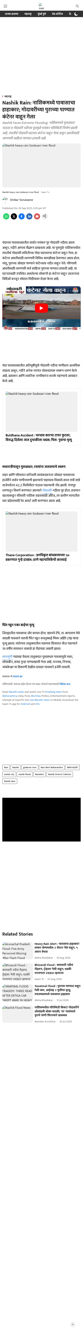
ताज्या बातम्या (11, 14)
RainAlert (39, 774)
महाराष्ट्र (28, 14)
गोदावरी (47, 490)
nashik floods (25, 774)
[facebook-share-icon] (22, 218)
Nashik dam (9, 781)
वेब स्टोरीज (57, 14)
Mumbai (36, 696)
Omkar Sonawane (21, 200)
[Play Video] (41, 308)
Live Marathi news (40, 700)
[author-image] (5, 200)
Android (25, 704)
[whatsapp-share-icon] (6, 218)
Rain (6, 767)
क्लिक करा (65, 684)
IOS (37, 704)
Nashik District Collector (59, 774)
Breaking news (53, 692)
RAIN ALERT (72, 767)
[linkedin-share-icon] (29, 218)
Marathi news (16, 692)
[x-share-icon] (14, 218)
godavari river (29, 767)
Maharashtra (9, 696)
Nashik (15, 767)
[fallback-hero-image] (17, 950)
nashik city (9, 774)
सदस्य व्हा (17, 676)
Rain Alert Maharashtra (52, 767)
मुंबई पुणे (42, 14)
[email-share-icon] (37, 218)
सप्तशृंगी (7, 657)
